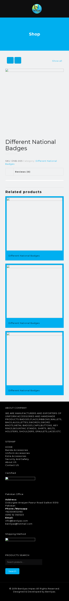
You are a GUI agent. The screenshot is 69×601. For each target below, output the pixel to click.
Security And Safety (17, 459)
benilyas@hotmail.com (18, 523)
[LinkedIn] (30, 596)
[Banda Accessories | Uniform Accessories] (36, 9)
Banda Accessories (16, 450)
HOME (9, 447)
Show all (57, 61)
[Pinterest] (34, 596)
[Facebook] (26, 596)
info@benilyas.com (16, 520)
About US (11, 462)
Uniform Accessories (17, 453)
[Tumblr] (43, 596)
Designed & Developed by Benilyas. (34, 591)
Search (12, 571)
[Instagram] (39, 596)
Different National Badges (24, 255)
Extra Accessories (15, 456)
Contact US (12, 465)
